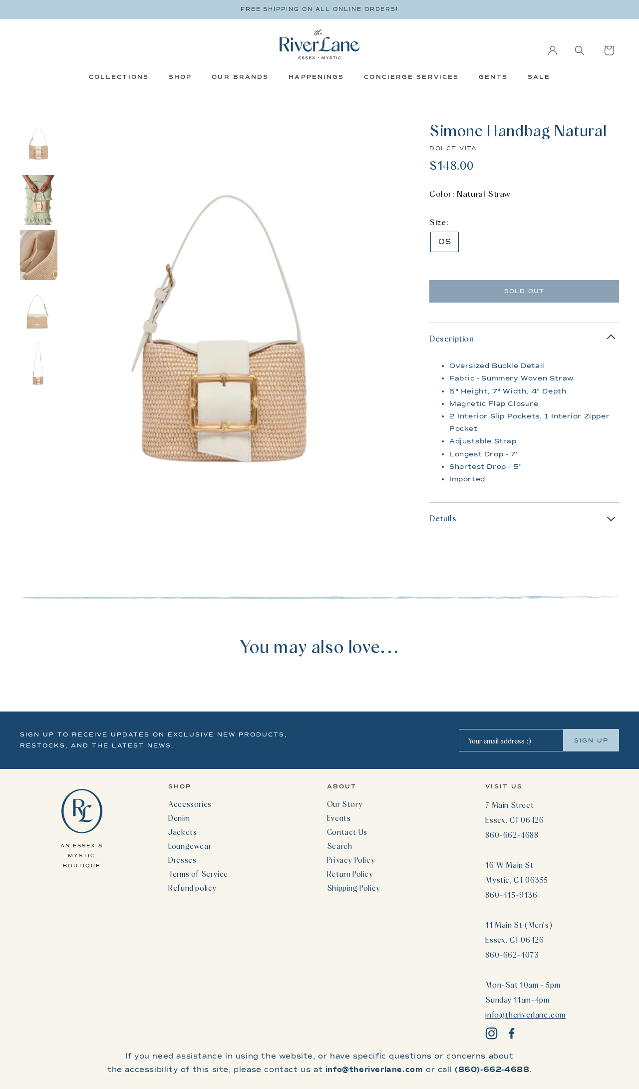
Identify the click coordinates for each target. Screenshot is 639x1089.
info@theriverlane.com (525, 1015)
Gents (493, 76)
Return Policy (350, 874)
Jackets (182, 832)
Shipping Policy (353, 888)
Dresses (182, 860)
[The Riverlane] (319, 44)
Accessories (190, 804)
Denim (179, 818)
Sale (539, 76)
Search (339, 846)
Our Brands (240, 76)
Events (339, 818)
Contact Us (347, 832)
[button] (580, 50)
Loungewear (189, 846)
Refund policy (192, 888)
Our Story (344, 804)
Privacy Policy (351, 860)
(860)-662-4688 (492, 1069)
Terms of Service (198, 874)
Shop (180, 76)
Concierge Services (411, 76)
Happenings (316, 76)
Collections (119, 76)
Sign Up (591, 740)
